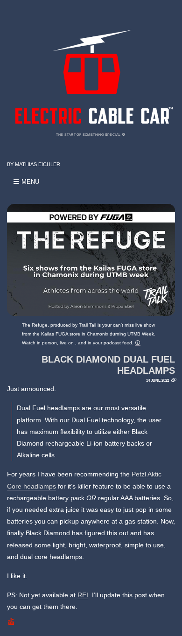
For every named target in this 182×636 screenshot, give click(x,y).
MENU (29, 181)
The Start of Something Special (88, 134)
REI (82, 595)
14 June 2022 (157, 380)
